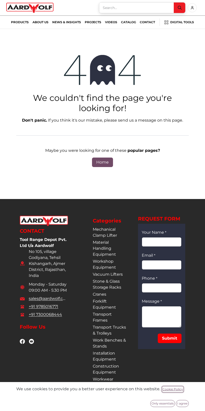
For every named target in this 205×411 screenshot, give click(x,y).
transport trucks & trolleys (109, 330)
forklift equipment (104, 304)
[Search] (179, 7)
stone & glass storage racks (107, 284)
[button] (170, 338)
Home (102, 162)
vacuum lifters (108, 274)
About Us (40, 22)
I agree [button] (182, 403)
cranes (99, 294)
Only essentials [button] (163, 403)
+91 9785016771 (43, 306)
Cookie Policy (172, 389)
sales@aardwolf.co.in (48, 298)
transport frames (102, 317)
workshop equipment (104, 264)
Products (20, 22)
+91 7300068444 (45, 314)
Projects (93, 22)
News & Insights (66, 22)
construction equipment (106, 369)
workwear (103, 379)
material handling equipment (104, 248)
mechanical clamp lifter (105, 232)
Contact (147, 22)
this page (173, 120)
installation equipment (104, 356)
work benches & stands (109, 343)
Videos (111, 22)
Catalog (128, 22)
